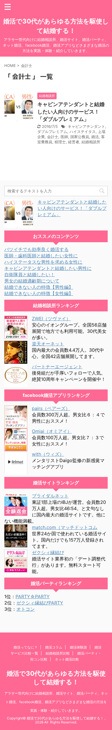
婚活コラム (53, 647)
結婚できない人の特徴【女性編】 (38, 293)
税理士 (60, 142)
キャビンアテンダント (86, 126)
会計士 (52, 136)
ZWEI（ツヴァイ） (51, 318)
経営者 (73, 142)
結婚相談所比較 (58, 653)
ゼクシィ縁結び (48, 552)
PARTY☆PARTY (33, 596)
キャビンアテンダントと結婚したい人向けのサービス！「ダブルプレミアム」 (71, 111)
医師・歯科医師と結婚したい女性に (41, 255)
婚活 (95, 136)
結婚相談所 (91, 142)
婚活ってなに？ (25, 647)
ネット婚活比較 (67, 659)
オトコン (25, 609)
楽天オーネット (48, 344)
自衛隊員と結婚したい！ (29, 274)
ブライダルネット (50, 496)
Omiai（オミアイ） (52, 431)
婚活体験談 (78, 647)
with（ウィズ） (48, 454)
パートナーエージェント (57, 366)
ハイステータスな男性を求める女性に (43, 262)
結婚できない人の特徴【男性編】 (38, 287)
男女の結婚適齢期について (31, 281)
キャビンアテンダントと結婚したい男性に (48, 268)
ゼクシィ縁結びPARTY (39, 603)
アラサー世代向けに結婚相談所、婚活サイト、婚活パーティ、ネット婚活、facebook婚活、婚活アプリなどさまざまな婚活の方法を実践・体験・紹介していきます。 (56, 702)
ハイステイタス (82, 131)
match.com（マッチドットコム (64, 527)
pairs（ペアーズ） (51, 408)
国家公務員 (79, 136)
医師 (64, 136)
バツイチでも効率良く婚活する (36, 249)
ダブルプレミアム (52, 131)
